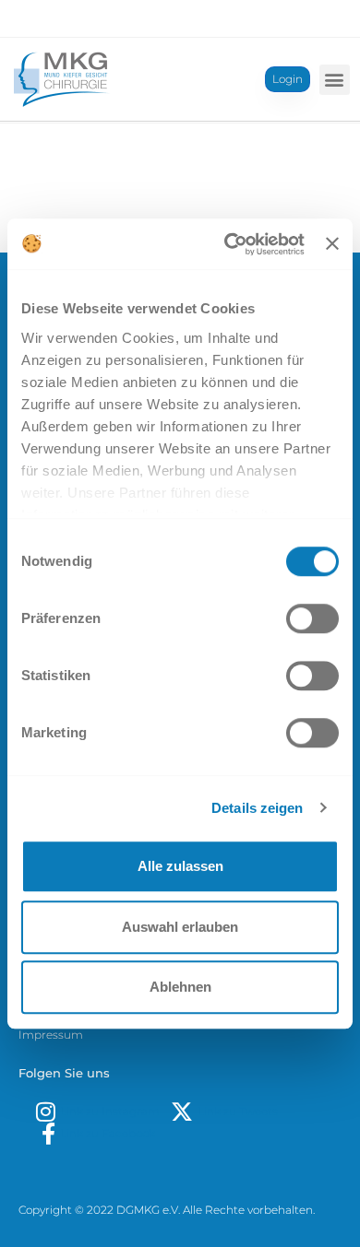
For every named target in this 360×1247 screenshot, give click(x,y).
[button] (334, 80)
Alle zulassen (180, 866)
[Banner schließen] (332, 244)
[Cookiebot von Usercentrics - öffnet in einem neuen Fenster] (229, 244)
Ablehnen (180, 986)
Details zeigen (257, 808)
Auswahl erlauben (180, 927)
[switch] (312, 618)
